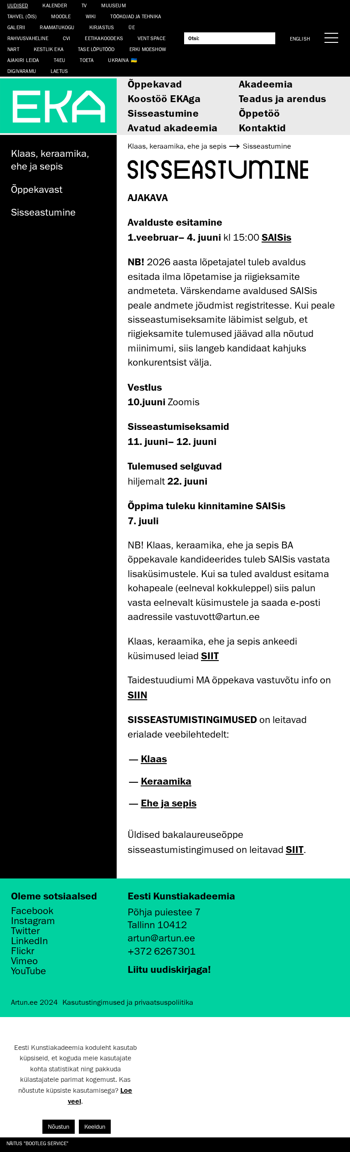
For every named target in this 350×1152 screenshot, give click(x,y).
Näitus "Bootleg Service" (37, 1143)
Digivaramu (21, 71)
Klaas (154, 758)
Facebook (32, 911)
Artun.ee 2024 (34, 1002)
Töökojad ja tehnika (135, 16)
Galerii (16, 27)
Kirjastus (101, 27)
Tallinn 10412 (157, 925)
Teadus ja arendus (282, 98)
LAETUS (59, 71)
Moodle (61, 16)
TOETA (86, 60)
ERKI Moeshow (147, 49)
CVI (67, 38)
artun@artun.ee (161, 938)
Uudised (17, 5)
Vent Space (151, 38)
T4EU (60, 60)
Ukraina (118, 60)
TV (84, 5)
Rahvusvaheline (27, 38)
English (300, 38)
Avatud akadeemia (172, 127)
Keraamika (166, 780)
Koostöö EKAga (164, 98)
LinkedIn (29, 941)
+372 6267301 (162, 951)
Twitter (25, 931)
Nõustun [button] (58, 1127)
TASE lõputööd (96, 49)
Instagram (33, 921)
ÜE (131, 27)
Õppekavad (155, 83)
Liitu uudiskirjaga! (169, 969)
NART (13, 49)
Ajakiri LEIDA (23, 60)
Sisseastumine (163, 113)
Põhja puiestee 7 (164, 912)
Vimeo (24, 961)
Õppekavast (36, 189)
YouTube (28, 971)
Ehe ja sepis (168, 802)
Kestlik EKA (48, 49)
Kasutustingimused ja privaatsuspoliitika (127, 1002)
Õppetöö (259, 113)
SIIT (210, 655)
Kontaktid (262, 127)
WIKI (91, 16)
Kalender (54, 5)
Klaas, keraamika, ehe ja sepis (50, 160)
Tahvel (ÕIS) (21, 16)
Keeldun (94, 1127)
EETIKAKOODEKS (104, 38)
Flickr (22, 951)
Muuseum (113, 5)
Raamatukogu (57, 27)
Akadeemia (266, 83)
